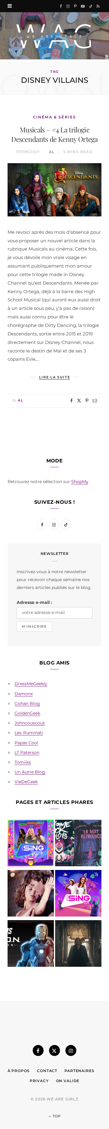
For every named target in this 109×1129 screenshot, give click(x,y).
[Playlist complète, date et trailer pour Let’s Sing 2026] (31, 844)
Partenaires (79, 1070)
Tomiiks (23, 762)
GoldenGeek (27, 713)
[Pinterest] (86, 400)
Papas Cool (26, 742)
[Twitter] (79, 400)
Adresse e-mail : (34, 602)
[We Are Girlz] (54, 35)
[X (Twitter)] (54, 1050)
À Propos (19, 1070)
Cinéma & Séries (54, 117)
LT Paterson (27, 752)
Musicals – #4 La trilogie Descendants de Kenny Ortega (54, 134)
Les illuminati (29, 732)
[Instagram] (70, 1050)
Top (56, 1116)
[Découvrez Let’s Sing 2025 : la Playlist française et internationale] (78, 894)
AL (52, 151)
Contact (47, 1070)
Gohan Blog (27, 703)
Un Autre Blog (30, 772)
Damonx (24, 693)
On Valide (68, 1080)
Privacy (39, 1080)
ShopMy (79, 481)
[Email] (95, 400)
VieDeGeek (26, 781)
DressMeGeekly (31, 683)
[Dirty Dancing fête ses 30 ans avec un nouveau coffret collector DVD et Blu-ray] (31, 894)
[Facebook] (71, 400)
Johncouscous (30, 723)
